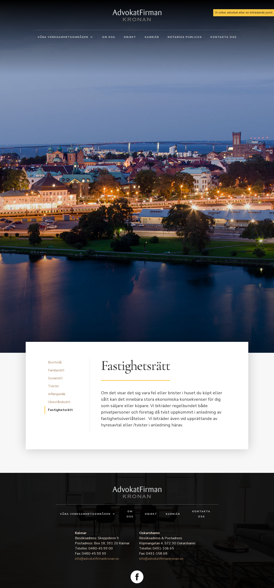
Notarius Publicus (185, 37)
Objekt (130, 37)
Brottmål (55, 362)
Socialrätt (55, 378)
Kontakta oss (223, 37)
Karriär (152, 37)
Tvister (53, 386)
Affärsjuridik (57, 394)
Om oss (108, 37)
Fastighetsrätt (60, 410)
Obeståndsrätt (59, 402)
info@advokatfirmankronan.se (97, 558)
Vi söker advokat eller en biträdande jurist (243, 12)
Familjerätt (56, 370)
